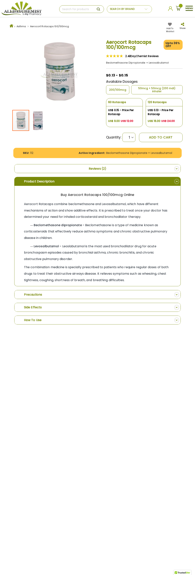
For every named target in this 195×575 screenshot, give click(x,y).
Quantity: (113, 137)
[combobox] (81, 9)
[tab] (97, 168)
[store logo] (21, 8)
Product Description (39, 181)
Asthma (21, 26)
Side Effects (33, 307)
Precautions (33, 294)
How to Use (33, 320)
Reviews (97, 168)
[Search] (98, 9)
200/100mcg (117, 90)
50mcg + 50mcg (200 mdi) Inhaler (156, 89)
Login (171, 9)
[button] (38, 120)
